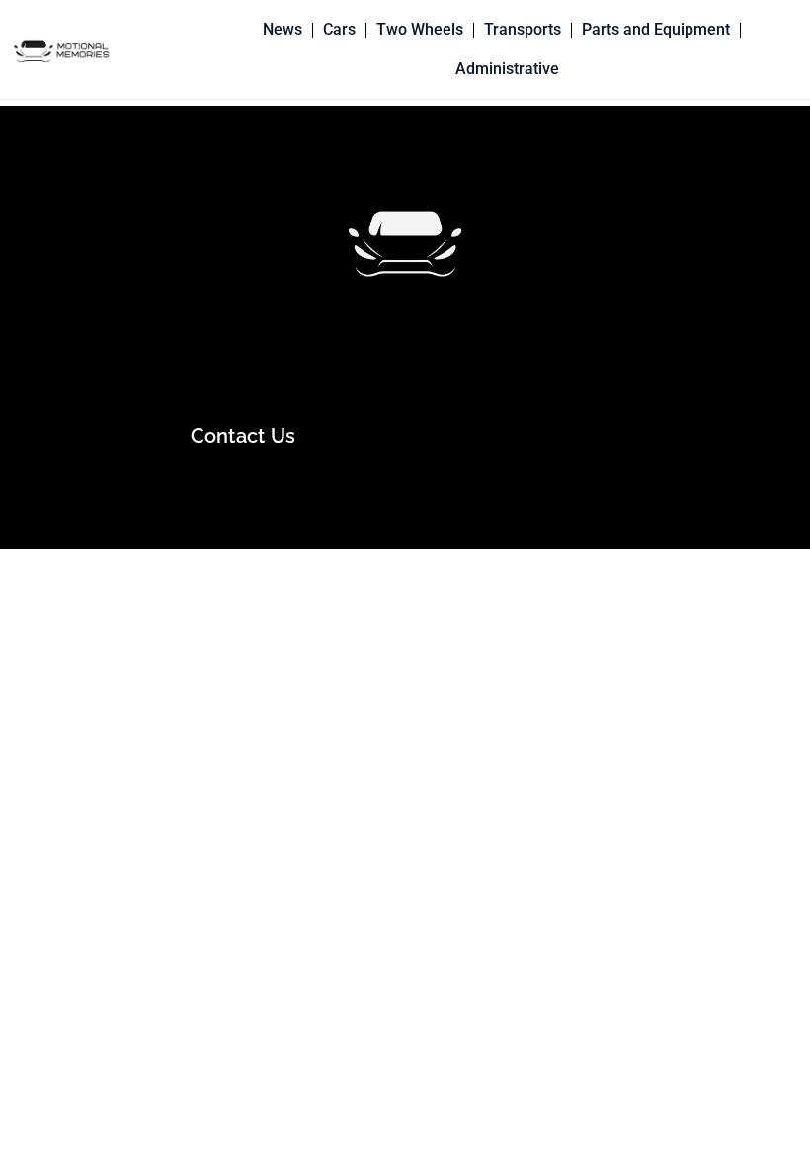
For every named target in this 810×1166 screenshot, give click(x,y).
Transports (522, 29)
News (282, 29)
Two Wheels (419, 29)
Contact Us (243, 436)
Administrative (507, 68)
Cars (339, 29)
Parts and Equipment (656, 29)
